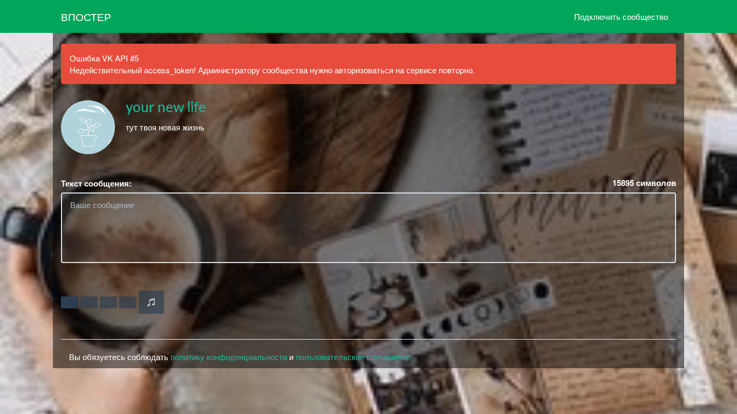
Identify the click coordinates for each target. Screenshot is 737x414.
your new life (166, 108)
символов (644, 183)
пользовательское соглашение (353, 356)
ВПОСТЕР (86, 16)
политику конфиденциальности (228, 356)
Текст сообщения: (96, 183)
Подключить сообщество (621, 16)
